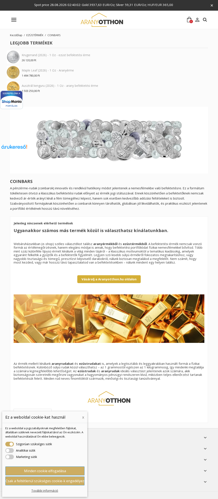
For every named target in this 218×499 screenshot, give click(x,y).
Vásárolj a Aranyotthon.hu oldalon (109, 279)
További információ (44, 491)
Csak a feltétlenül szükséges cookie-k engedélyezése (45, 481)
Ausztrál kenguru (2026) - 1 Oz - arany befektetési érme (60, 86)
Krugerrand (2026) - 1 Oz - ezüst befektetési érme (56, 55)
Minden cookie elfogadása (45, 471)
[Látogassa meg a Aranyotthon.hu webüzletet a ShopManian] (11, 99)
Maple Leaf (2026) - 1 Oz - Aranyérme (48, 70)
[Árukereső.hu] (14, 148)
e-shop (47, 244)
